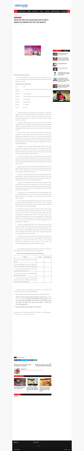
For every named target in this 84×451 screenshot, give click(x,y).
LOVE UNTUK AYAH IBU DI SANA (62, 63)
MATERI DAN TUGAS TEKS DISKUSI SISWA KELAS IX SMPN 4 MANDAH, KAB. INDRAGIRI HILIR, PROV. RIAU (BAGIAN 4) (33, 389)
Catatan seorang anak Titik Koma (62, 68)
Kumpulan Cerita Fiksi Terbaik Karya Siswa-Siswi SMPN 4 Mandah (19, 388)
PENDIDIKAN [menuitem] (29, 11)
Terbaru (57, 50)
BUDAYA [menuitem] (41, 11)
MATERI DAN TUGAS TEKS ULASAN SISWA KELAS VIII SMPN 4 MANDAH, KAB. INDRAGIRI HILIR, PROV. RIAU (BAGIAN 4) (45, 389)
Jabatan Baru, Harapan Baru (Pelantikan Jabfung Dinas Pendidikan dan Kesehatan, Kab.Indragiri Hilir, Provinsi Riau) (64, 86)
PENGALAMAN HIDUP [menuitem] (65, 11)
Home (15, 14)
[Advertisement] (49, 5)
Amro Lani (16, 24)
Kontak (69, 449)
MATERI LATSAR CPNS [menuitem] (21, 11)
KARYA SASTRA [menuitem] (35, 11)
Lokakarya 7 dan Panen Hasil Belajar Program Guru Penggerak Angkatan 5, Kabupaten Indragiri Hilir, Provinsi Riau (63, 59)
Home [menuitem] (16, 11)
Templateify (18, 449)
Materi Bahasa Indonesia (21, 14)
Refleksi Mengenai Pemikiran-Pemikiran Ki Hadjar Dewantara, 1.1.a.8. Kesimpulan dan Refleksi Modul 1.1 (64, 73)
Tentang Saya (65, 449)
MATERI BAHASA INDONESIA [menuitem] (55, 11)
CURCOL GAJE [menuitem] (47, 11)
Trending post (65, 50)
